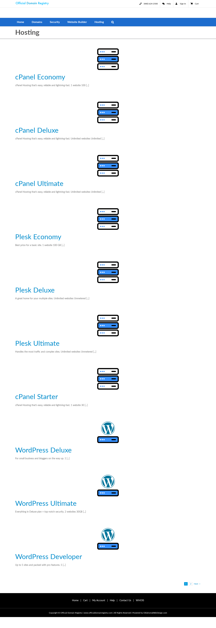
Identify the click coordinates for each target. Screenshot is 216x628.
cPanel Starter (36, 396)
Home (75, 600)
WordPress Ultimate (46, 503)
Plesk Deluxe (35, 290)
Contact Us (125, 600)
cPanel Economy (40, 77)
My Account (98, 600)
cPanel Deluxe (37, 130)
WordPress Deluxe (43, 450)
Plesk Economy (38, 237)
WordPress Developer (48, 556)
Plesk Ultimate (37, 343)
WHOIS (140, 600)
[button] (113, 22)
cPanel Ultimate (39, 183)
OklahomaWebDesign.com (155, 613)
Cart (85, 600)
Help (112, 600)
